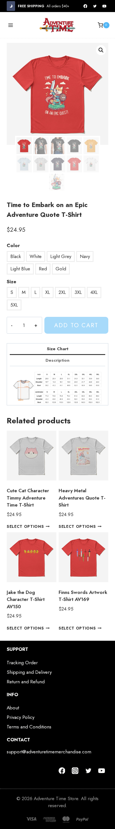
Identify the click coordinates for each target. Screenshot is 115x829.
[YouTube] (104, 6)
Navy (85, 256)
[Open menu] (11, 25)
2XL (62, 292)
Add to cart (76, 325)
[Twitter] (95, 6)
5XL (14, 304)
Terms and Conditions (29, 726)
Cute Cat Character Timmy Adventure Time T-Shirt (28, 497)
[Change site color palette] (11, 6)
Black (15, 256)
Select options (25, 526)
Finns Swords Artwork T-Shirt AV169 (83, 596)
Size (11, 281)
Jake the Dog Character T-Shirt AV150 (26, 599)
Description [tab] (57, 360)
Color (13, 245)
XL (47, 292)
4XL (94, 292)
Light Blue (20, 268)
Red (43, 268)
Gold (61, 268)
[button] (101, 50)
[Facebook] (85, 6)
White (36, 256)
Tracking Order (22, 662)
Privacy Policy (20, 717)
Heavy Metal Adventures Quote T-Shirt (82, 497)
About (13, 707)
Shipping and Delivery (29, 672)
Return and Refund (26, 681)
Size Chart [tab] (57, 349)
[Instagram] (75, 770)
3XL (78, 292)
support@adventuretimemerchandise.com (49, 751)
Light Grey (60, 256)
